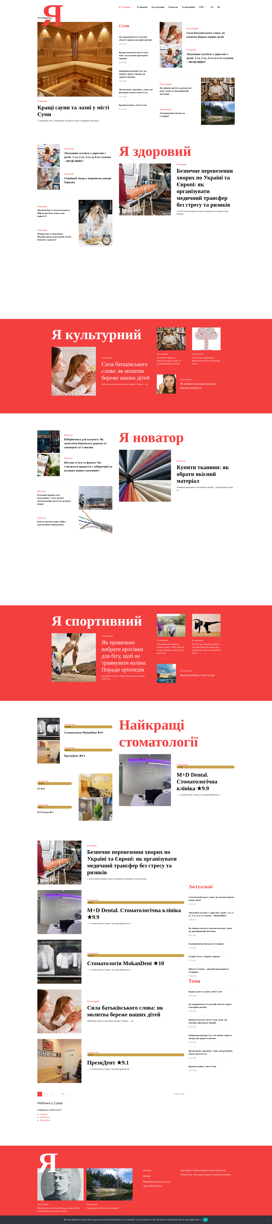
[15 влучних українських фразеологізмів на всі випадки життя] (206, 338)
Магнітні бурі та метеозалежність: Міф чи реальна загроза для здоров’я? (54, 213)
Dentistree (44, 1117)
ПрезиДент (45, 1120)
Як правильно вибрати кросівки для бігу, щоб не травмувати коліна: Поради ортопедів (124, 656)
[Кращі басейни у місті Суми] (166, 673)
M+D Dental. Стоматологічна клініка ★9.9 (197, 781)
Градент (44, 1114)
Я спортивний (107, 636)
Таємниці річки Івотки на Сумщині (206, 944)
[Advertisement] (136, 278)
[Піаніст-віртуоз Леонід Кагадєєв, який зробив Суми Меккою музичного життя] (60, 1184)
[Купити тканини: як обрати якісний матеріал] (145, 476)
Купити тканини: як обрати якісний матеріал (203, 474)
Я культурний (192, 28)
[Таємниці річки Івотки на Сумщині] (218, 113)
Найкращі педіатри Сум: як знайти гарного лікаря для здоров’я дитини (132, 74)
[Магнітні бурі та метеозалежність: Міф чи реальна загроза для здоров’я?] (95, 211)
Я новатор (68, 435)
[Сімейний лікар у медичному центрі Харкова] (48, 178)
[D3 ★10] (95, 785)
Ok (205, 1219)
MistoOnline (156, 1186)
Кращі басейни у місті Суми (133, 105)
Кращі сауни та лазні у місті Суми (205, 991)
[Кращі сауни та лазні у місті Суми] (74, 59)
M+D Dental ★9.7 (45, 812)
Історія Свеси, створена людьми (204, 956)
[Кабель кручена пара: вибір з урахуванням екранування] (95, 521)
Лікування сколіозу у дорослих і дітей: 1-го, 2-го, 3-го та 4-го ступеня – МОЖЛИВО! (209, 58)
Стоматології (69, 724)
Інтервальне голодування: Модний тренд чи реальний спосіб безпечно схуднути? (54, 237)
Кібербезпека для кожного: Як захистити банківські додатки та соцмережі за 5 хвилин (85, 443)
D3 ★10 (41, 789)
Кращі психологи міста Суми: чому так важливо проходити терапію (133, 55)
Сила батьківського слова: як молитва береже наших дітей (125, 371)
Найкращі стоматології (49, 1110)
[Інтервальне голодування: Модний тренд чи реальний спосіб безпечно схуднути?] (95, 235)
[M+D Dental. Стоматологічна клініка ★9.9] (145, 780)
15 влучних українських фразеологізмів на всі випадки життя (206, 361)
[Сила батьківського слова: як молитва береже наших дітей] (171, 33)
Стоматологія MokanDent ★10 (83, 732)
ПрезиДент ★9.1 (74, 755)
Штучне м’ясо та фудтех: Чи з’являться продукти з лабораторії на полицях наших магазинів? (88, 466)
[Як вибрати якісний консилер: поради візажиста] (166, 384)
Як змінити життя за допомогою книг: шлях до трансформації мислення (175, 91)
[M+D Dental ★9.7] (95, 809)
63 (63, 1094)
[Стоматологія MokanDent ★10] (48, 729)
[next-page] (69, 1094)
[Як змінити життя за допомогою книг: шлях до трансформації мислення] (218, 89)
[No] (268, 1219)
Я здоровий (42, 101)
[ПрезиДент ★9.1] (48, 752)
